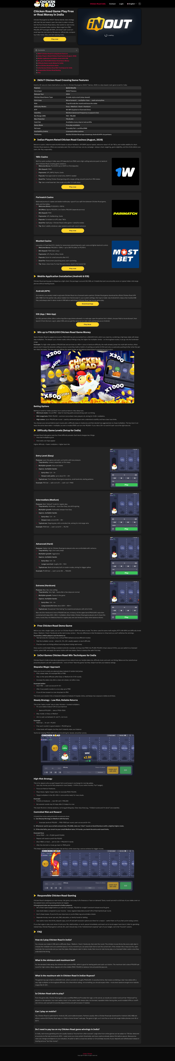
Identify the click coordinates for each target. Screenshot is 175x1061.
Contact (112, 4)
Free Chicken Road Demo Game (48, 65)
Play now (54, 39)
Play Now (87, 324)
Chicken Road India (98, 4)
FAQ (39, 72)
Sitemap (90, 1053)
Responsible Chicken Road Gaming (49, 70)
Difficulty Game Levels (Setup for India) (50, 63)
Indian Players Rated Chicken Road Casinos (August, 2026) (57, 56)
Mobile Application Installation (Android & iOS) (53, 58)
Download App (87, 304)
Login (121, 4)
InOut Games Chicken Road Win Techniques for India (54, 68)
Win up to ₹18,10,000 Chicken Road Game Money (53, 61)
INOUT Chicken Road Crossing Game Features (52, 53)
